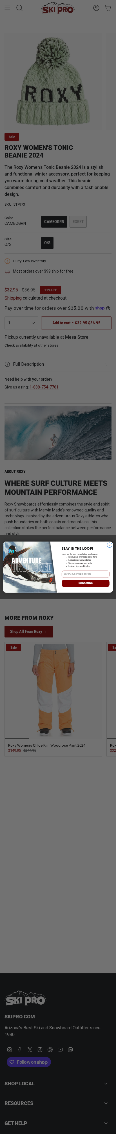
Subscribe (86, 583)
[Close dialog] (109, 545)
